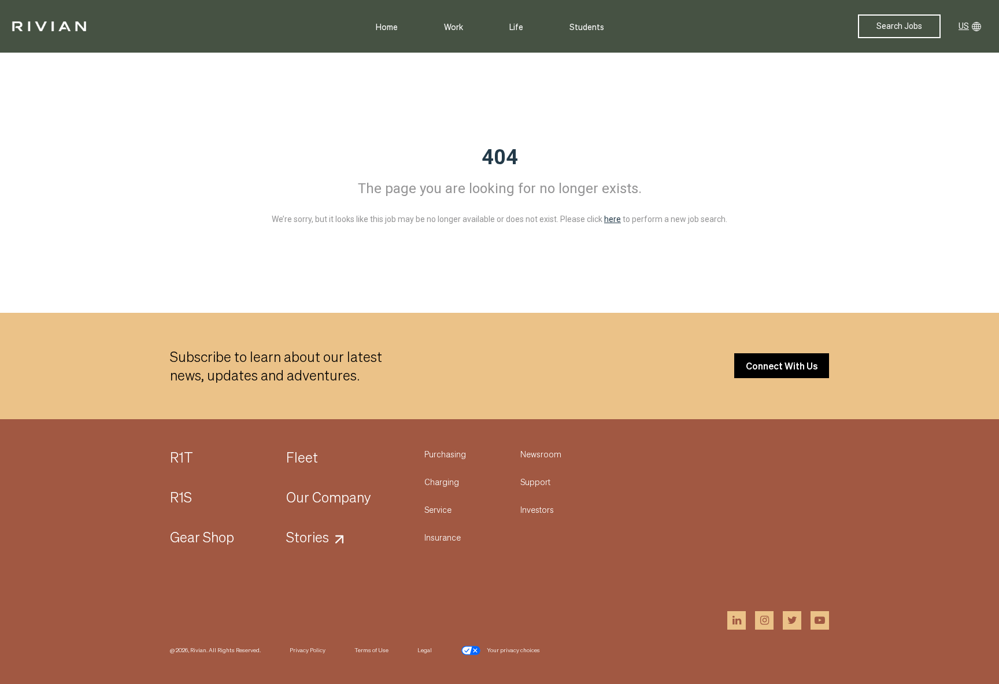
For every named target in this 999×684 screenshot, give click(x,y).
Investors (537, 509)
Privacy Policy (307, 649)
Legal (424, 649)
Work (453, 26)
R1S (181, 497)
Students (586, 26)
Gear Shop (202, 537)
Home (387, 26)
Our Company (328, 497)
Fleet (302, 457)
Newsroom (540, 454)
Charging (441, 481)
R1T (181, 457)
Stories (307, 537)
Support (535, 481)
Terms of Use (371, 649)
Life (516, 26)
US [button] (964, 26)
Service (438, 509)
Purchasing (445, 454)
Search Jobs (899, 26)
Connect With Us (781, 366)
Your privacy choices (513, 649)
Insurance (442, 537)
